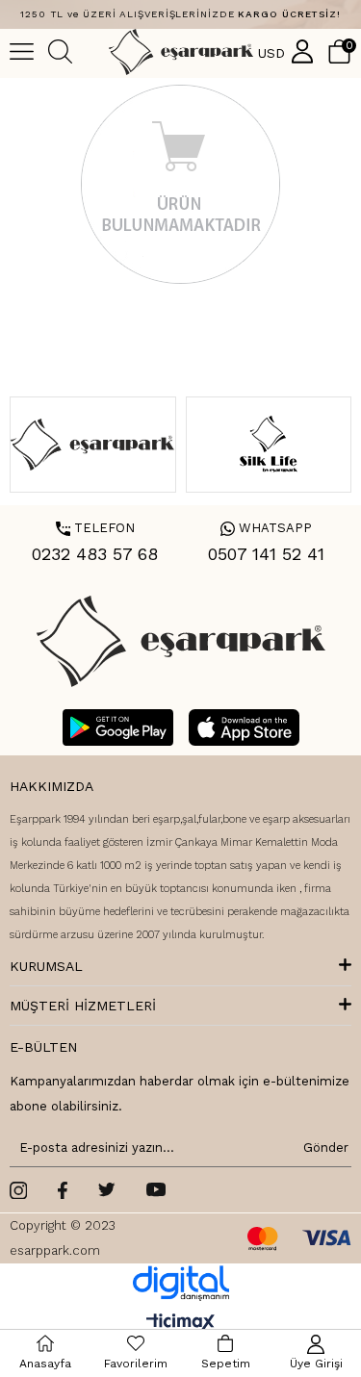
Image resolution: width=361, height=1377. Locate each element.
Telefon (95, 528)
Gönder (322, 1147)
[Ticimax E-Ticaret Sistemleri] (180, 1323)
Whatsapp (266, 528)
